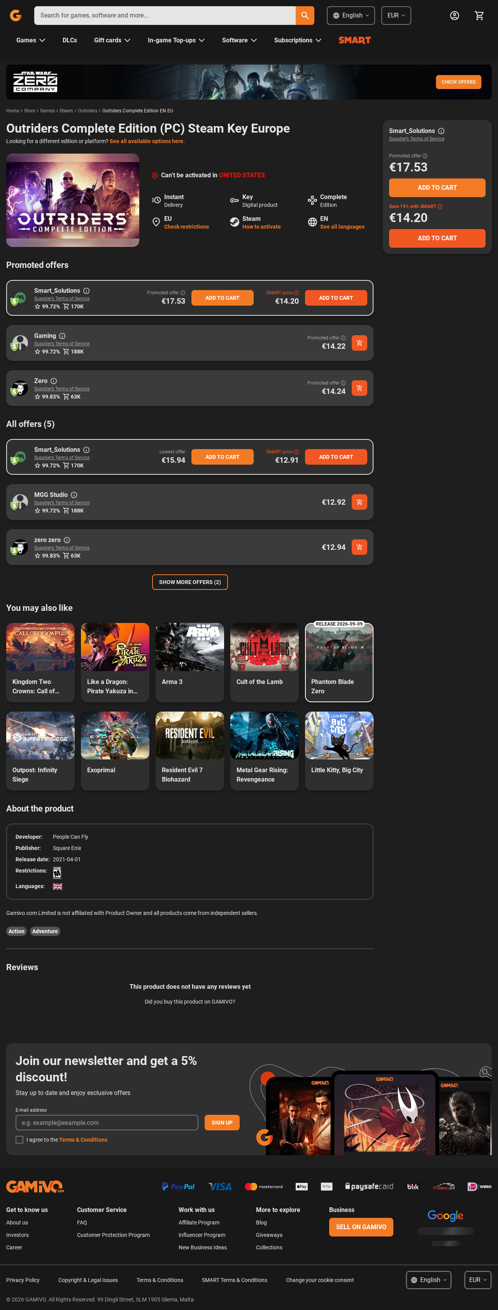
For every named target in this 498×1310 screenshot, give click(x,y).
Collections (269, 1247)
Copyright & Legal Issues (88, 1280)
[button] (20, 298)
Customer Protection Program (113, 1235)
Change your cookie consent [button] (320, 1280)
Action (17, 931)
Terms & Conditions (83, 1140)
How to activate (261, 227)
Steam (66, 111)
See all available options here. (147, 141)
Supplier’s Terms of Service (61, 298)
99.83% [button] (51, 397)
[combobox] (165, 15)
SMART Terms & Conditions (234, 1280)
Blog (261, 1222)
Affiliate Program (199, 1222)
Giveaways (269, 1235)
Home (12, 111)
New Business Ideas (203, 1247)
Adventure (45, 931)
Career (14, 1247)
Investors (17, 1235)
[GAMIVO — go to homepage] (15, 15)
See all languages (342, 227)
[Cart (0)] (479, 15)
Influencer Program (202, 1235)
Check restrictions (186, 227)
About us (17, 1222)
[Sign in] (454, 15)
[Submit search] (305, 15)
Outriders (87, 111)
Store (29, 111)
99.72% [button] (51, 306)
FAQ (82, 1222)
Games (47, 111)
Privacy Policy (23, 1280)
